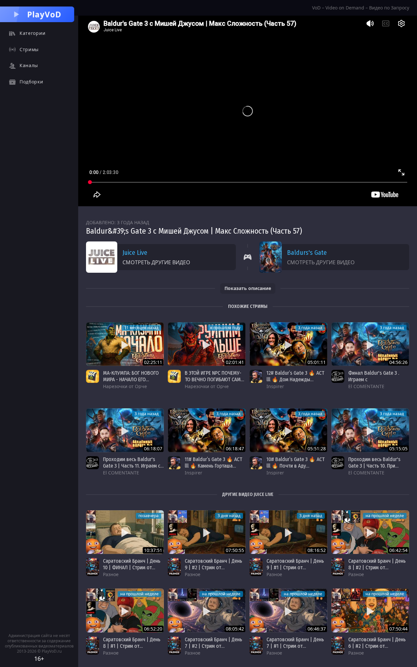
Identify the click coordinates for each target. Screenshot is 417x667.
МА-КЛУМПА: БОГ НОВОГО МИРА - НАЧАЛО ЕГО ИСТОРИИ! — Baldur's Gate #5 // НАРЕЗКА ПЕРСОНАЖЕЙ (133, 383)
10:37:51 (153, 550)
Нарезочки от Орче (125, 386)
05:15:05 (398, 448)
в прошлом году (225, 327)
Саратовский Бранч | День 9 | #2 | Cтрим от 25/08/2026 (213, 567)
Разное (111, 574)
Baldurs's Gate (307, 252)
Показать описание (247, 288)
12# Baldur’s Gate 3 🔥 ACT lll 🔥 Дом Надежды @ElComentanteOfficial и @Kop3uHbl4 (295, 383)
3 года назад (310, 327)
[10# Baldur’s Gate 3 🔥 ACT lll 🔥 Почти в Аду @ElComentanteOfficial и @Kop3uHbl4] (288, 430)
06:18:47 (235, 448)
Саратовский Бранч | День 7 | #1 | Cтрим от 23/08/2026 (295, 646)
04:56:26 (398, 362)
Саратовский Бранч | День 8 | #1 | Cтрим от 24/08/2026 (131, 646)
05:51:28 (317, 448)
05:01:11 (317, 362)
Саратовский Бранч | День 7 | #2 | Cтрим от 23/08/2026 (213, 646)
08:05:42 (235, 629)
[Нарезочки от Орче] (92, 376)
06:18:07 (153, 448)
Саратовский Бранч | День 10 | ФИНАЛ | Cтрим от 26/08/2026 (131, 567)
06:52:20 (153, 629)
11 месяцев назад (141, 327)
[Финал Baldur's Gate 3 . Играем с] (370, 344)
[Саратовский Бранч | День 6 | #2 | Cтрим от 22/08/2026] (370, 610)
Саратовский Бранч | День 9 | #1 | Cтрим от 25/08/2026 (295, 567)
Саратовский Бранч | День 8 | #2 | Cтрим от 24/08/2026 (377, 567)
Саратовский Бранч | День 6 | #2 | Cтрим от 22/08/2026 (377, 646)
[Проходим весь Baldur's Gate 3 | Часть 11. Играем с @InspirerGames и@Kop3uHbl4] (125, 430)
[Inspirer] (256, 376)
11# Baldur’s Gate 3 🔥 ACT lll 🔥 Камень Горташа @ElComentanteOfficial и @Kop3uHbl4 (213, 469)
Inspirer (275, 386)
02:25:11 (153, 362)
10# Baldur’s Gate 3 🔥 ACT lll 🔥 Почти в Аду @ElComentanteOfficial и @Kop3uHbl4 (295, 469)
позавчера (148, 515)
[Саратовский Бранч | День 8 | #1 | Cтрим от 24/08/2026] (125, 610)
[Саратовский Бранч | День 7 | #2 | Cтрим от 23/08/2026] (207, 610)
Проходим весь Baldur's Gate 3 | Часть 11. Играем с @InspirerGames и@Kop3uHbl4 (131, 469)
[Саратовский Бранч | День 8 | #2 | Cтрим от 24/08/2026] (370, 532)
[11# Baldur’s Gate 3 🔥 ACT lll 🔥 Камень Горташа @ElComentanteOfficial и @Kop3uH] (207, 430)
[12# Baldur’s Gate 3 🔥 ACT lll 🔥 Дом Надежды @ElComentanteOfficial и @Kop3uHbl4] (288, 344)
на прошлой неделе (385, 515)
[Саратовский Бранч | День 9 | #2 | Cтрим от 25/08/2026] (207, 532)
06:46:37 (317, 629)
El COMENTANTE (366, 386)
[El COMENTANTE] (337, 376)
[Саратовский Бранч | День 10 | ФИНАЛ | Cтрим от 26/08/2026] (125, 532)
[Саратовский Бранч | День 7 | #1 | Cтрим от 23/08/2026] (288, 610)
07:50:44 (398, 629)
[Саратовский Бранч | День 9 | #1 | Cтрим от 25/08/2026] (288, 532)
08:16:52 (317, 550)
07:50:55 (235, 550)
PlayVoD (44, 14)
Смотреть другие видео (156, 262)
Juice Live (134, 252)
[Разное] (92, 567)
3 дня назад (229, 515)
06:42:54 (398, 550)
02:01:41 (235, 362)
